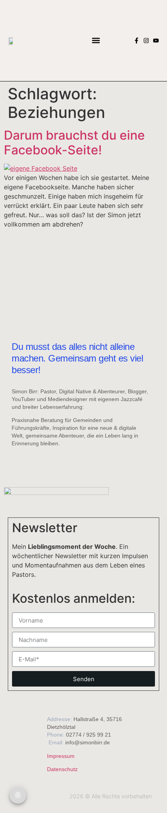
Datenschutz (62, 769)
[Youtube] (156, 40)
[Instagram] (146, 40)
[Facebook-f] (136, 40)
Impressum (61, 756)
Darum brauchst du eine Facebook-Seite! (74, 142)
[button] (96, 40)
